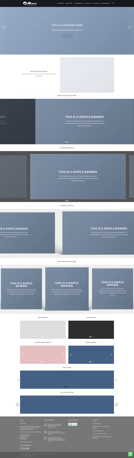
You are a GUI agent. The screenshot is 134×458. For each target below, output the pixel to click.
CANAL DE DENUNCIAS (98, 430)
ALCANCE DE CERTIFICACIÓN (99, 433)
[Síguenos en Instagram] (23, 449)
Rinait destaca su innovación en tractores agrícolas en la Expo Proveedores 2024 (55, 425)
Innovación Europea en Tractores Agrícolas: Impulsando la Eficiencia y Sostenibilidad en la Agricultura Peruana (56, 439)
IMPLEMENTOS (33, 453)
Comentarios (50, 428)
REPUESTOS (39, 453)
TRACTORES (27, 453)
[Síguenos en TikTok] (26, 449)
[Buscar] (113, 3)
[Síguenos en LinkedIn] (28, 449)
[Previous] (4, 27)
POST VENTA (44, 453)
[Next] (129, 27)
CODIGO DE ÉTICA (97, 423)
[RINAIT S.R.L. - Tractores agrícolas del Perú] (31, 3)
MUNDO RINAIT (50, 453)
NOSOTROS (22, 453)
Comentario (50, 441)
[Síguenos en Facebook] (21, 449)
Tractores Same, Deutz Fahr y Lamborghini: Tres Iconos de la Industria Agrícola (56, 433)
